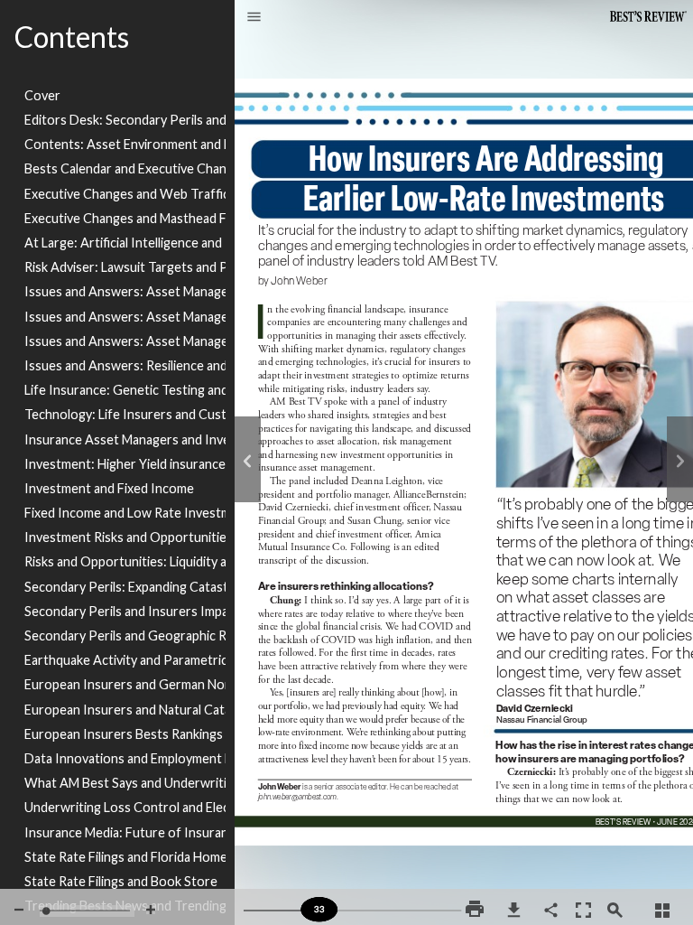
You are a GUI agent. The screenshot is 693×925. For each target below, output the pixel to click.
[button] (254, 18)
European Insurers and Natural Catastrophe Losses (125, 709)
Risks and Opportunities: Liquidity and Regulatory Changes (125, 561)
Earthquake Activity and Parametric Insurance (125, 660)
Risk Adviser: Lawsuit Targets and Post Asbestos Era (125, 267)
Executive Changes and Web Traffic (125, 193)
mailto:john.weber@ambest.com (302, 804)
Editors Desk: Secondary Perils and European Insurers (125, 119)
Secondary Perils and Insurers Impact (125, 611)
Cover (42, 95)
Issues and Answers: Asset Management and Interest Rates (125, 341)
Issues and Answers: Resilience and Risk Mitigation (125, 365)
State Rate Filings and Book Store (120, 881)
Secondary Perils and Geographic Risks (125, 635)
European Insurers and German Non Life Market (125, 684)
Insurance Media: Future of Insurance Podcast (125, 832)
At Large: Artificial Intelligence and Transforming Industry (125, 242)
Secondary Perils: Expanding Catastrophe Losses (125, 586)
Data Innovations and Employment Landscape (125, 758)
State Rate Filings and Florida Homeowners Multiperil (125, 856)
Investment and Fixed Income (109, 488)
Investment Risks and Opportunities (125, 537)
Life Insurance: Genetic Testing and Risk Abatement (125, 389)
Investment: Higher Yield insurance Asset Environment (125, 464)
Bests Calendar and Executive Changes (125, 168)
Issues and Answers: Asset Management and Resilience (125, 291)
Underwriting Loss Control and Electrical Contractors (125, 807)
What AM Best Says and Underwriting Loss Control (125, 782)
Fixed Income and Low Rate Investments (125, 512)
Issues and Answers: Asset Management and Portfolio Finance (125, 316)
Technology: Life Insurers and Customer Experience (125, 414)
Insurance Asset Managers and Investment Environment (125, 439)
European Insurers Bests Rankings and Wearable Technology (125, 734)
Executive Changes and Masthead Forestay (125, 218)
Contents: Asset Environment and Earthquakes (125, 144)
